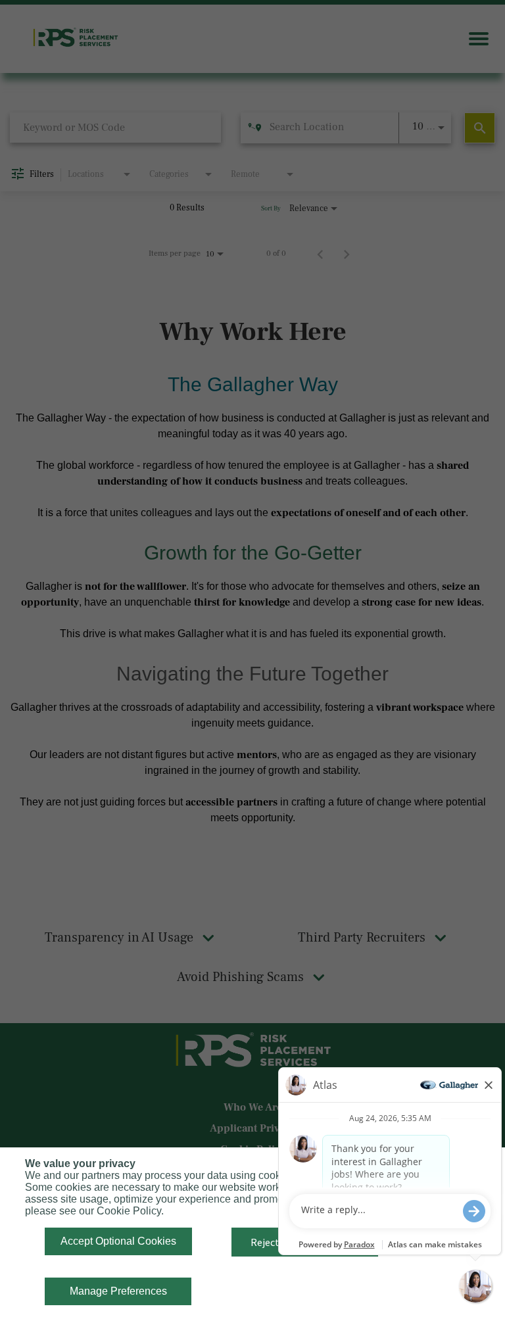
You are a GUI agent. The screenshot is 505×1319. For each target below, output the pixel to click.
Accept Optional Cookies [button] (118, 1241)
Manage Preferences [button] (118, 1291)
